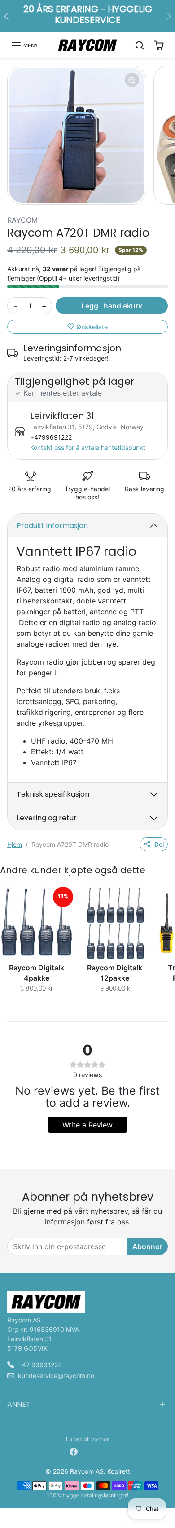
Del (159, 844)
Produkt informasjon (52, 525)
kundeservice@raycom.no (56, 1375)
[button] (24, 45)
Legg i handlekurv (111, 305)
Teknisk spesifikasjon (53, 794)
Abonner (147, 1246)
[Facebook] (73, 1451)
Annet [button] (19, 1404)
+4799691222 (51, 437)
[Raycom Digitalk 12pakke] (115, 923)
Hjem (14, 844)
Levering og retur (47, 818)
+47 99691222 (39, 1365)
